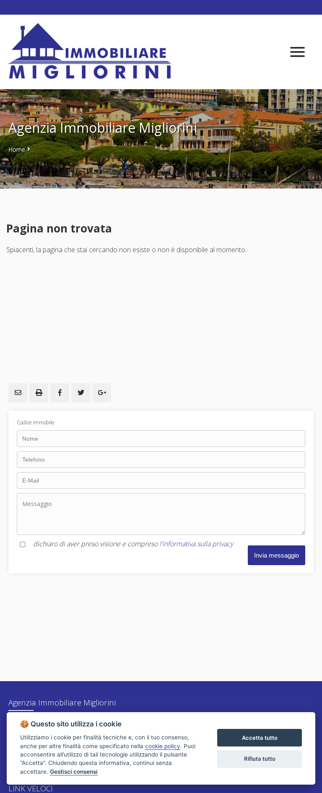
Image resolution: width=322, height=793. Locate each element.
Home (16, 149)
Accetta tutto (260, 737)
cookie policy (162, 746)
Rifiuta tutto (259, 758)
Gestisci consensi (74, 771)
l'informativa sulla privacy (196, 543)
